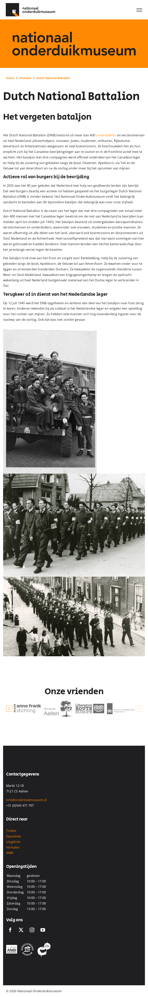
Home (10, 78)
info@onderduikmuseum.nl (26, 800)
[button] (9, 708)
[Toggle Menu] (139, 10)
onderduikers (106, 135)
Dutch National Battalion (53, 78)
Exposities (13, 836)
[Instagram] (32, 930)
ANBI (9, 853)
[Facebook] (10, 930)
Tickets (11, 831)
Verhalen (25, 78)
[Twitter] (21, 930)
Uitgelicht (13, 842)
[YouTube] (43, 930)
